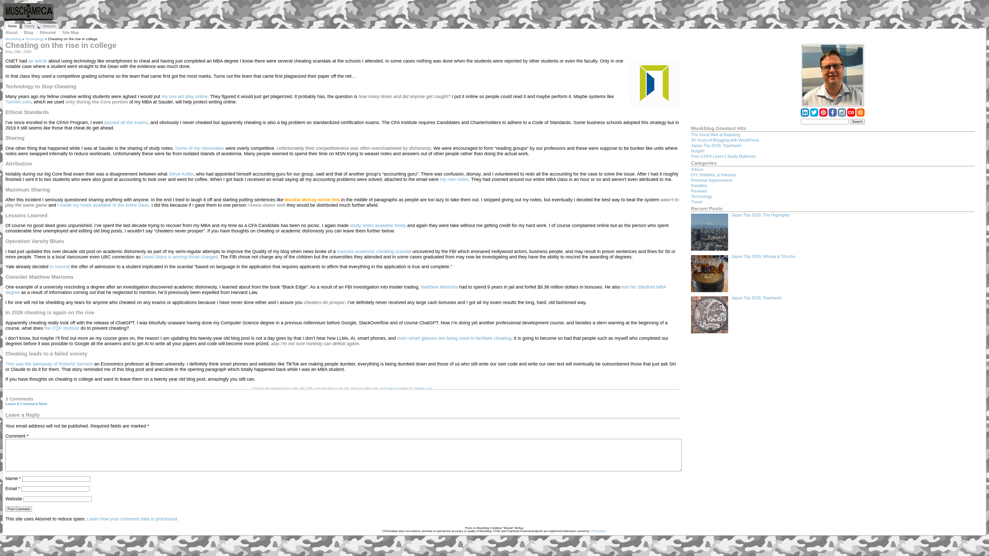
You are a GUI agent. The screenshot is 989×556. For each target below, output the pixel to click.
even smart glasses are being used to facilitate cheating (454, 338)
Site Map (70, 32)
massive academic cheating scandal (374, 251)
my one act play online (184, 96)
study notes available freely (378, 225)
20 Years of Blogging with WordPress (725, 140)
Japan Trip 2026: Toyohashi (716, 145)
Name (13, 478)
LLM (428, 388)
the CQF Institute (61, 328)
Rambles (699, 186)
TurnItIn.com (18, 102)
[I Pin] (824, 115)
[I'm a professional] (805, 115)
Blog (28, 32)
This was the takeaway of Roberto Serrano (49, 364)
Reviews (699, 191)
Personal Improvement (711, 180)
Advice (697, 169)
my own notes (454, 179)
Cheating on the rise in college (61, 45)
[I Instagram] (842, 115)
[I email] (860, 115)
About (11, 32)
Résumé (48, 32)
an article (37, 61)
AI (411, 388)
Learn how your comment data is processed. (132, 519)
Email (12, 488)
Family (30, 26)
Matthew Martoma (439, 287)
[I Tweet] (814, 115)
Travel (696, 202)
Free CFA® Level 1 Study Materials (723, 156)
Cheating (419, 388)
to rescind (60, 266)
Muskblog (13, 39)
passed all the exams (126, 122)
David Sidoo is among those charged (180, 256)
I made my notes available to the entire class (103, 205)
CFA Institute (598, 531)
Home (12, 26)
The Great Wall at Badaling (715, 135)
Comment (17, 436)
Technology (34, 39)
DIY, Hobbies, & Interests (713, 175)
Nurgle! (697, 151)
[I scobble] (851, 115)
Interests (49, 26)
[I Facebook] (833, 115)
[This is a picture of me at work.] (833, 75)
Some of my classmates (199, 148)
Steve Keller (181, 174)
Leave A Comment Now (26, 404)
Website (13, 498)
